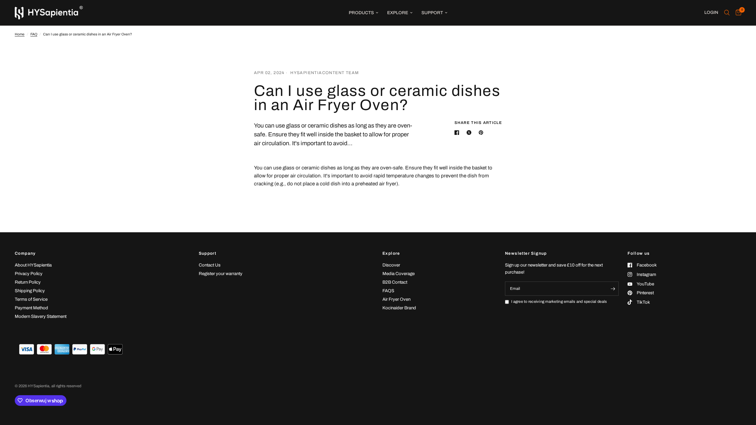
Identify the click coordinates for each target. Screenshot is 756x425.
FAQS (388, 290)
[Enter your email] (613, 289)
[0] (737, 12)
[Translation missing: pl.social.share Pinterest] (482, 132)
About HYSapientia (33, 265)
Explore (397, 12)
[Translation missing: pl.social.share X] (470, 132)
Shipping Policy (30, 290)
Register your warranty (220, 273)
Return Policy (28, 282)
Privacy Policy (29, 273)
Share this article (478, 123)
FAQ (33, 34)
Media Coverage (398, 273)
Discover (391, 265)
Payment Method (31, 307)
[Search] (727, 12)
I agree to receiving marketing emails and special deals (559, 302)
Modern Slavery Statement (40, 316)
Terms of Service (31, 299)
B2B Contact (394, 282)
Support (432, 12)
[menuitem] (363, 12)
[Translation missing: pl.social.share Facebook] (458, 132)
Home (20, 34)
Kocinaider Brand (399, 307)
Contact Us (210, 265)
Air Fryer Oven (396, 299)
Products (361, 12)
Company (25, 253)
